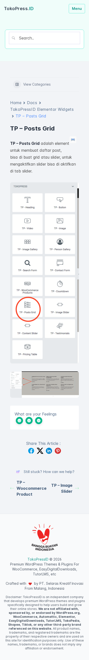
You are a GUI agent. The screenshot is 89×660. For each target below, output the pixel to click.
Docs (32, 102)
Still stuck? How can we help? (49, 471)
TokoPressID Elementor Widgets (42, 109)
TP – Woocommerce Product (30, 488)
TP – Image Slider (61, 488)
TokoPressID (37, 559)
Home (16, 102)
